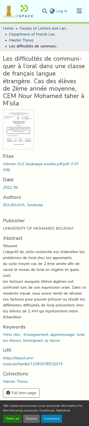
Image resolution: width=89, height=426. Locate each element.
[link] (44, 167)
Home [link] (8, 28)
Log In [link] (61, 11)
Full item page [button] (23, 393)
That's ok (12, 419)
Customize (51, 419)
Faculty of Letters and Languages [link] (44, 28)
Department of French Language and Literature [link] (33, 34)
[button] (18, 11)
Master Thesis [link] (21, 40)
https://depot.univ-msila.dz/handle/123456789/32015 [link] (33, 361)
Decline (31, 419)
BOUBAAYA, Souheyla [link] (23, 205)
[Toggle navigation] (79, 11)
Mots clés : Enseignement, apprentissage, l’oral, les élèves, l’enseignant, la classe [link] (44, 337)
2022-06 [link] (10, 187)
